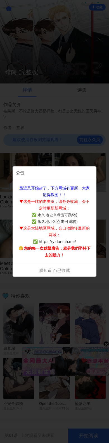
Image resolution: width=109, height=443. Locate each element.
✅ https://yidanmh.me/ (54, 241)
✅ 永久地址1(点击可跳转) (54, 214)
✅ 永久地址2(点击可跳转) (55, 221)
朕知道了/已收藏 (54, 270)
